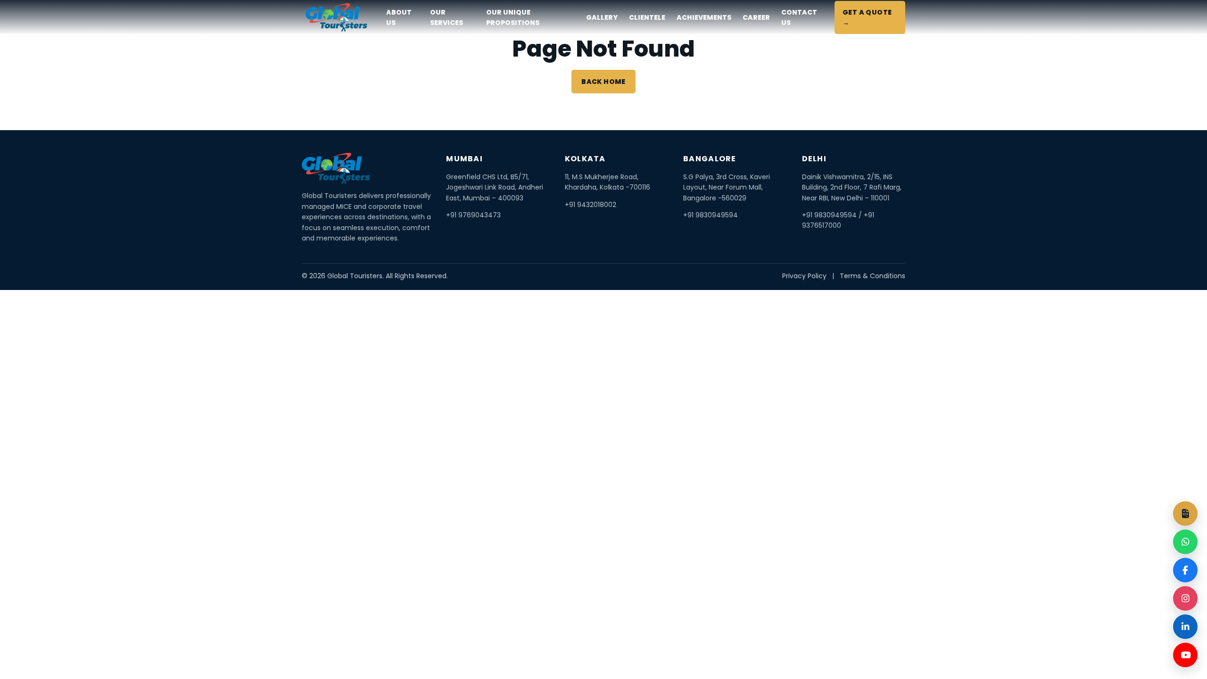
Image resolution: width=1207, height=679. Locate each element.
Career (756, 17)
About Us (399, 17)
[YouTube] (1185, 655)
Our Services (446, 17)
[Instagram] (1185, 598)
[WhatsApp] (1185, 542)
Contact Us (799, 17)
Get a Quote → (867, 17)
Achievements (704, 17)
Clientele (647, 17)
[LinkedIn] (1185, 626)
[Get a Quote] (1185, 513)
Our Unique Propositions (512, 17)
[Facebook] (1185, 570)
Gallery (602, 17)
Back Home (603, 81)
